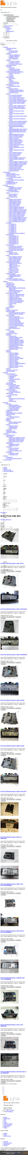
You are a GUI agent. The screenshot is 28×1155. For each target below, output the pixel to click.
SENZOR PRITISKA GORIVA (16, 342)
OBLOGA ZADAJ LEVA (15, 139)
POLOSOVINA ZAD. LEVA (16, 250)
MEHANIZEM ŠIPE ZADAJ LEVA (17, 130)
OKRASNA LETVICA (14, 69)
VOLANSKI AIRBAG (14, 407)
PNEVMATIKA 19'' (14, 243)
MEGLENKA (9, 436)
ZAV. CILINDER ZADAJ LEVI (16, 221)
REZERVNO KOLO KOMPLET (17, 233)
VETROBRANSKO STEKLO (16, 91)
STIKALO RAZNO (14, 359)
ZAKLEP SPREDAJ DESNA (16, 165)
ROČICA (8, 420)
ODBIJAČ (8, 53)
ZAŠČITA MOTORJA (14, 70)
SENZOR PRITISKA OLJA (15, 344)
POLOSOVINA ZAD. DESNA (16, 249)
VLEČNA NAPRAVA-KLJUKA (14, 458)
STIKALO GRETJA (14, 354)
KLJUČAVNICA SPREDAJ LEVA (17, 105)
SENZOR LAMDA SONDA (16, 337)
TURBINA (9, 396)
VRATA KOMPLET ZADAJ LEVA (17, 164)
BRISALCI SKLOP (11, 286)
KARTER (11, 377)
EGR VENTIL (9, 307)
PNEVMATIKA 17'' (14, 241)
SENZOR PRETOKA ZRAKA (16, 341)
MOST (8, 193)
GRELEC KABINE (11, 176)
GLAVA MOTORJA (11, 384)
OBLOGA (8, 415)
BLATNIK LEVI (13, 52)
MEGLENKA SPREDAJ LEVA (16, 439)
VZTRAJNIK (12, 381)
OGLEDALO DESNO (14, 61)
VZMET (11, 277)
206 (4, 493)
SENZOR (8, 334)
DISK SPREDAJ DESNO (15, 202)
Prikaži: (2, 523)
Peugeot (5, 496)
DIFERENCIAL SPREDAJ (15, 187)
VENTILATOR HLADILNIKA (16, 179)
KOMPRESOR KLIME (11, 182)
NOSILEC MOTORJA (14, 379)
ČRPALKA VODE (10, 173)
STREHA (11, 81)
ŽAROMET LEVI (13, 454)
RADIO (8, 329)
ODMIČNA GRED (13, 387)
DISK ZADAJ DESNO (14, 204)
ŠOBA (10, 304)
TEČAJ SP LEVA (13, 156)
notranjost (5, 402)
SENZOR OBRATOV (14, 338)
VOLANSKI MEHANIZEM (13, 262)
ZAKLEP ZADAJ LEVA (15, 168)
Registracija (9, 28)
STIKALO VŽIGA (13, 367)
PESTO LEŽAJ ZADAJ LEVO (16, 216)
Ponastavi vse (4, 512)
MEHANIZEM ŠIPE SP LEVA (16, 134)
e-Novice (5, 1145)
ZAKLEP (11, 75)
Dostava (5, 1122)
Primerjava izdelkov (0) (6, 519)
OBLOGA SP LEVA (14, 138)
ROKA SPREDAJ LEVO (15, 258)
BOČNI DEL (12, 78)
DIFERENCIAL (10, 186)
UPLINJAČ (12, 306)
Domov (5, 467)
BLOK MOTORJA (10, 374)
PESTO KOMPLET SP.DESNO (16, 207)
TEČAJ (11, 74)
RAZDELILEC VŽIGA (12, 333)
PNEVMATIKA (10, 234)
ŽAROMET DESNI (14, 453)
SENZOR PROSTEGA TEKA (16, 345)
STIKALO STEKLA (14, 362)
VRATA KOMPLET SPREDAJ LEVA (18, 161)
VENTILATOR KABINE (15, 177)
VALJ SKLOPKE (13, 394)
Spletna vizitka (6, 1118)
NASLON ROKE (10, 414)
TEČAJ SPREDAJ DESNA (15, 152)
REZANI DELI (10, 77)
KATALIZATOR (13, 390)
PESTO (8, 198)
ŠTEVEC (8, 350)
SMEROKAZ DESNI (14, 444)
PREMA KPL (9, 251)
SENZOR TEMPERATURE (15, 347)
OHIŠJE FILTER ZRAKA (15, 298)
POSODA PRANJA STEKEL (16, 314)
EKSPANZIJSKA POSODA (13, 174)
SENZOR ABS (12, 336)
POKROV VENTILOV (14, 388)
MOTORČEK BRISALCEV (16, 290)
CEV (10, 397)
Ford (4, 484)
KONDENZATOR (10, 183)
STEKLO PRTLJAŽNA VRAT (16, 144)
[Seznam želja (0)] (4, 26)
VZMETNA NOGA (11, 273)
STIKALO (8, 351)
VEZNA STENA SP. (14, 82)
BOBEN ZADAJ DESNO (15, 199)
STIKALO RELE (13, 360)
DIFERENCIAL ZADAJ (15, 189)
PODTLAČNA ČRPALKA (15, 302)
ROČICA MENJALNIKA (15, 422)
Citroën (5, 476)
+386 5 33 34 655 (10, 1110)
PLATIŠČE (9, 222)
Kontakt (5, 1117)
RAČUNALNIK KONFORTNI (16, 323)
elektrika (5, 281)
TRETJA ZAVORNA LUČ (15, 450)
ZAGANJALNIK (10, 371)
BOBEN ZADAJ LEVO (15, 200)
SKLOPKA (12, 380)
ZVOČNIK (12, 332)
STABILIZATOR (13, 196)
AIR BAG (8, 403)
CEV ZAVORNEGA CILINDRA (17, 280)
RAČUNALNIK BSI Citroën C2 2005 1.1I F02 (12, 563)
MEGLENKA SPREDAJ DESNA (17, 437)
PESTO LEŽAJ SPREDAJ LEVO (17, 213)
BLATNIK (8, 49)
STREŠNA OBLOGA (14, 416)
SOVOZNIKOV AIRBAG (15, 406)
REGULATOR (12, 401)
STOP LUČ (9, 446)
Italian (12, 19)
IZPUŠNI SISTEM (10, 389)
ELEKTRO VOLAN (14, 269)
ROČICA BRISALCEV (14, 291)
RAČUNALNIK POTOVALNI (16, 325)
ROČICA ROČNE (13, 423)
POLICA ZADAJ (10, 418)
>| (3, 1094)
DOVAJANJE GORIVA (12, 293)
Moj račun (5, 1141)
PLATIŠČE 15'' (12, 226)
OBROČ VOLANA (14, 272)
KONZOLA (9, 411)
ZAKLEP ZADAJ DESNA (15, 166)
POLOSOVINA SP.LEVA (15, 247)
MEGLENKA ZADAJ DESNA (16, 440)
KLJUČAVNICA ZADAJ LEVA (17, 107)
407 (4, 513)
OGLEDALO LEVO (14, 62)
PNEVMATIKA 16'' (14, 239)
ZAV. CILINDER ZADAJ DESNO (17, 220)
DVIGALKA (9, 457)
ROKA (8, 255)
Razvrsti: (3, 526)
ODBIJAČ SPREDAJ (14, 56)
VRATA (8, 94)
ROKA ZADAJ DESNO (15, 259)
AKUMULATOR (10, 284)
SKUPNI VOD (12, 303)
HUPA (7, 308)
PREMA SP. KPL (13, 252)
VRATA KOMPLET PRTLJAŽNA (17, 157)
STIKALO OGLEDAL (14, 357)
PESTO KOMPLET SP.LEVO (16, 208)
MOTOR (5, 372)
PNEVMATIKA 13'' (14, 235)
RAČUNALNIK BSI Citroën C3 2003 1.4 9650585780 (14, 654)
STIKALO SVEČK (13, 364)
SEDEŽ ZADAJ (13, 428)
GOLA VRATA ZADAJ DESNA (17, 97)
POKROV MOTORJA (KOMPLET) (14, 71)
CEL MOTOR (9, 383)
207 (4, 497)
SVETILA (5, 433)
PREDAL (8, 419)
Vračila (5, 1134)
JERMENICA (12, 376)
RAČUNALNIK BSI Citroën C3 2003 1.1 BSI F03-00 (14, 609)
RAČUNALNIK (10, 315)
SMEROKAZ (9, 443)
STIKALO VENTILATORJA (16, 366)
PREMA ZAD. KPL (14, 254)
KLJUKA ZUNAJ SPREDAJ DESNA (18, 121)
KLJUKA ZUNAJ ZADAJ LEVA (17, 123)
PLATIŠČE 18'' (12, 230)
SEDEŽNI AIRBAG (14, 405)
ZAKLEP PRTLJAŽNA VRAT (16, 169)
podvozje (5, 185)
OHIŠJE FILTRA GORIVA (15, 299)
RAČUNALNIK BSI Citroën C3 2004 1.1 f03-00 (12, 745)
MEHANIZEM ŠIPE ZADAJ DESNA (18, 129)
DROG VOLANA (13, 268)
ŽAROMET (9, 452)
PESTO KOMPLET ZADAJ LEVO (17, 211)
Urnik (4, 1119)
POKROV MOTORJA (14, 73)
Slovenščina (16, 16)
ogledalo (8, 60)
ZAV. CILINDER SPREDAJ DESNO (18, 217)
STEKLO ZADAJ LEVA (15, 143)
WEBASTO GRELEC (11, 432)
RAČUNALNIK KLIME (15, 321)
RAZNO (5, 456)
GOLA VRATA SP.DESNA (15, 95)
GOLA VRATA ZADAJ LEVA (16, 99)
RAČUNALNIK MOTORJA (16, 324)
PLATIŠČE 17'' (12, 229)
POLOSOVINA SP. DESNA (16, 246)
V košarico (3, 572)
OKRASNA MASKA (11, 65)
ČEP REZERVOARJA (14, 86)
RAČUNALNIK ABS (14, 316)
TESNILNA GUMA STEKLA (16, 90)
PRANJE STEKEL (10, 311)
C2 (4, 521)
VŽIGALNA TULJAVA (12, 370)
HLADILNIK (9, 178)
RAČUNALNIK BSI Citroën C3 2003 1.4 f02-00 (12, 700)
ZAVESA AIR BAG (14, 409)
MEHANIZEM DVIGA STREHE (14, 413)
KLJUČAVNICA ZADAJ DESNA (17, 101)
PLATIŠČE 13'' (12, 224)
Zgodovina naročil (7, 1142)
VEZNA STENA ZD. (14, 83)
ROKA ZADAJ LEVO (14, 260)
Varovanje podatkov (8, 1123)
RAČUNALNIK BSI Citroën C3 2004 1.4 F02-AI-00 (13, 791)
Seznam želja (6, 1144)
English (13, 21)
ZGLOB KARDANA (14, 191)
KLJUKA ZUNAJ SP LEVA (16, 125)
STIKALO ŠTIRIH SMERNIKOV (17, 363)
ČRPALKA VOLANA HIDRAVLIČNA (14, 266)
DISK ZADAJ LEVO (14, 206)
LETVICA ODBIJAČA (14, 54)
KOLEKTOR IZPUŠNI (14, 392)
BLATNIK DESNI (13, 51)
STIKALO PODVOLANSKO (16, 358)
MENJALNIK (9, 393)
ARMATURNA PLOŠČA (12, 410)
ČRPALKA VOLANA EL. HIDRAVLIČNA (15, 264)
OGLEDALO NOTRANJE (15, 64)
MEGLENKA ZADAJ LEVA (16, 441)
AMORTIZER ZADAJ (14, 276)
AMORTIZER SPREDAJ (15, 275)
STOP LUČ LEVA (13, 449)
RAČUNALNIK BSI (14, 319)
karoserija (5, 47)
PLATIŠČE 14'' (12, 225)
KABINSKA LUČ (10, 435)
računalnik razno (13, 327)
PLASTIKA (9, 66)
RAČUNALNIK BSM (14, 320)
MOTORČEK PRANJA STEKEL (17, 312)
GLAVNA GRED (13, 375)
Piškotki (5, 1127)
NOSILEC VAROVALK (12, 310)
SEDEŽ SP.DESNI (13, 426)
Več (16, 1153)
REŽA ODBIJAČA (13, 58)
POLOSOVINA (10, 245)
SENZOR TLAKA (13, 349)
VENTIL (8, 368)
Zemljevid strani (7, 1136)
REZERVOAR (9, 84)
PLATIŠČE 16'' (12, 228)
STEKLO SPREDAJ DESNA (16, 140)
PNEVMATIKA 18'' (14, 242)
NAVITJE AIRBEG (13, 353)
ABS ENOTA (9, 282)
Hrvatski (13, 18)
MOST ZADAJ (12, 195)
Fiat (4, 480)
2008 (4, 489)
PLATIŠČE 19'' (12, 232)
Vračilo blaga (6, 1126)
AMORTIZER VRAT (11, 48)
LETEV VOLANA (13, 271)
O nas (4, 1121)
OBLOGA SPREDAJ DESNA (16, 135)
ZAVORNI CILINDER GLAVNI (14, 278)
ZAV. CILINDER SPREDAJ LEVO (17, 219)
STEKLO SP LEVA (14, 146)
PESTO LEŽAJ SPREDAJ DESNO (17, 212)
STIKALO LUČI (13, 355)
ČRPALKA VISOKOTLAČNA (16, 295)
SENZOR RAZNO (13, 346)
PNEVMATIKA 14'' (14, 237)
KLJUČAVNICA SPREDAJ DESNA (18, 100)
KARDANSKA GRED (11, 190)
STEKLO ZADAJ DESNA (15, 142)
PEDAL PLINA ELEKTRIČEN (16, 301)
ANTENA (11, 331)
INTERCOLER (10, 181)
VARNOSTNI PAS (10, 431)
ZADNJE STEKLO (13, 92)
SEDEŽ (8, 424)
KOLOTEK (12, 68)
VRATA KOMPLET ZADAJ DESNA (18, 163)
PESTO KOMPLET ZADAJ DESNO (18, 209)
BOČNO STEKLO (13, 88)
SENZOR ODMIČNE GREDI (16, 340)
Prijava (7, 30)
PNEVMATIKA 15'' (14, 238)
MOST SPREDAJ (13, 194)
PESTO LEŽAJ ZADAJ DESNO (17, 215)
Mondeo (5, 562)
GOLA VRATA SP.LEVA (15, 96)
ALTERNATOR (10, 285)
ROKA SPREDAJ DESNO (15, 256)
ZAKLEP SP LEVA (13, 170)
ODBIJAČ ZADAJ (13, 57)
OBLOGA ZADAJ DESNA (15, 137)
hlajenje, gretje (6, 172)
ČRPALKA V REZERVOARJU (16, 294)
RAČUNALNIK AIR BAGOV (16, 318)
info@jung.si (10, 1111)
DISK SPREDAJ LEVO (15, 203)
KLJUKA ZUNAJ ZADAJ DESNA (17, 122)
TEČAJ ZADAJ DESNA (15, 153)
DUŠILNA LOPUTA (14, 297)
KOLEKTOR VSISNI (14, 385)
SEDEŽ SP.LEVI (13, 427)
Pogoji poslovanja (7, 1125)
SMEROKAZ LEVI (14, 445)
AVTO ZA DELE (7, 459)
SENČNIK (8, 430)
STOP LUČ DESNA (14, 448)
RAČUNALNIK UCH (14, 328)
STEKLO (8, 87)
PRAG (10, 79)
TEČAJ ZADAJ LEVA (14, 155)
